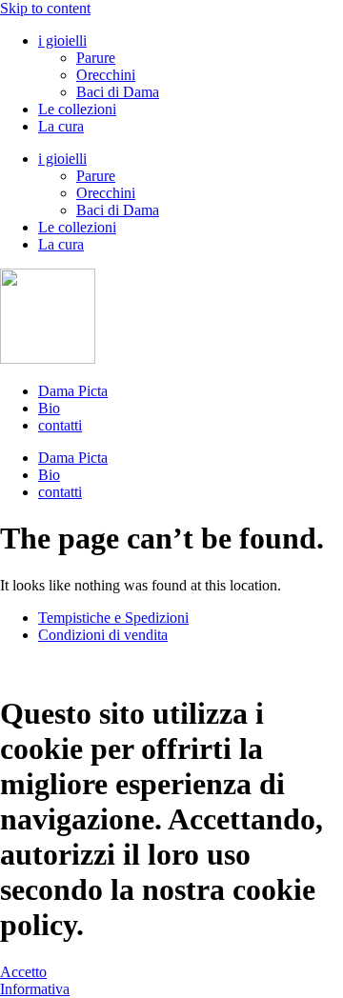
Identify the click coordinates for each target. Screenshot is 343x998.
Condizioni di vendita (103, 635)
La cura (61, 126)
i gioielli (62, 40)
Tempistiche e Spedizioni (113, 617)
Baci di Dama (117, 92)
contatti (60, 425)
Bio (49, 408)
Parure (95, 58)
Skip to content (45, 8)
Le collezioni (77, 109)
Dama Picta (73, 391)
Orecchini (105, 75)
